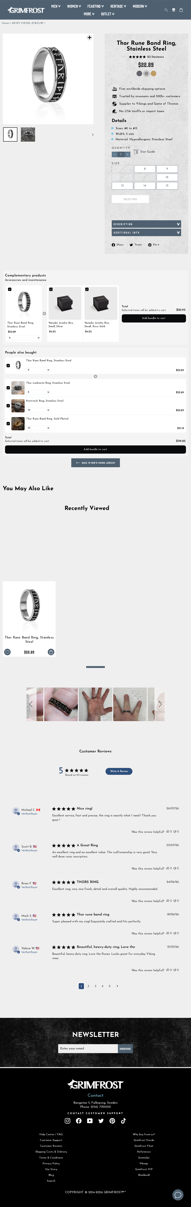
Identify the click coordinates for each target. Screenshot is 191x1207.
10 (122, 177)
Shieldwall (144, 1175)
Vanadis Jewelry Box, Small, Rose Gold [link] (97, 325)
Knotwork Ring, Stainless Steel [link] (44, 401)
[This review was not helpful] (174, 831)
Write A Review (119, 771)
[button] (31, 704)
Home (5, 23)
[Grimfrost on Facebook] (79, 1121)
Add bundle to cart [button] (153, 318)
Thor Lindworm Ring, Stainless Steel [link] (48, 383)
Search (51, 1181)
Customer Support (51, 1140)
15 (167, 185)
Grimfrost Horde (144, 1140)
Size (116, 163)
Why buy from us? (144, 1134)
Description (123, 224)
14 (145, 185)
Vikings (144, 1163)
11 (145, 177)
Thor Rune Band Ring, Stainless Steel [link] (20, 325)
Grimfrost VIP (144, 1169)
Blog (51, 1175)
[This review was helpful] (168, 831)
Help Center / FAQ (51, 1134)
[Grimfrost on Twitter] (101, 1121)
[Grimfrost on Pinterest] (112, 1121)
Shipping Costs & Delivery (51, 1151)
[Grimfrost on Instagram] (67, 1121)
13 (122, 185)
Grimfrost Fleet (144, 1146)
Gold (153, 73)
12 (167, 177)
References (144, 1151)
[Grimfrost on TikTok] (123, 1121)
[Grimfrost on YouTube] (90, 1121)
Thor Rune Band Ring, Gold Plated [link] (47, 418)
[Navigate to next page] (117, 986)
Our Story (51, 1169)
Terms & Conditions (51, 1157)
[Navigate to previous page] (73, 986)
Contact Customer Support (95, 1113)
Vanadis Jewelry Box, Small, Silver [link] (61, 325)
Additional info (127, 232)
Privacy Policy (51, 1163)
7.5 (122, 168)
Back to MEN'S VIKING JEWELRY (98, 462)
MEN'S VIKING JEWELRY (28, 23)
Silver (139, 73)
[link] (23, 303)
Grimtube (143, 1157)
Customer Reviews (51, 1146)
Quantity (121, 148)
